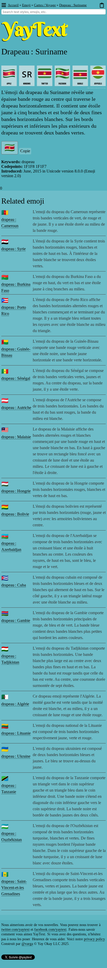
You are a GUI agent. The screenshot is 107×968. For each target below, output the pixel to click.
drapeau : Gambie (15, 620)
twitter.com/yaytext (15, 929)
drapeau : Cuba (13, 585)
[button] (3, 5)
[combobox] (53, 12)
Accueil (13, 5)
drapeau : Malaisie (16, 437)
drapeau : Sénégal (15, 378)
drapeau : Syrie (13, 249)
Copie (25, 151)
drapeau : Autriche (16, 407)
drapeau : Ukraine (15, 756)
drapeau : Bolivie (15, 514)
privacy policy (94, 939)
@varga (27, 944)
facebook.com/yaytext (50, 929)
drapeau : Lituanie (16, 733)
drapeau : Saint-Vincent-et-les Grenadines (14, 887)
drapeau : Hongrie (16, 491)
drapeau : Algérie (15, 704)
